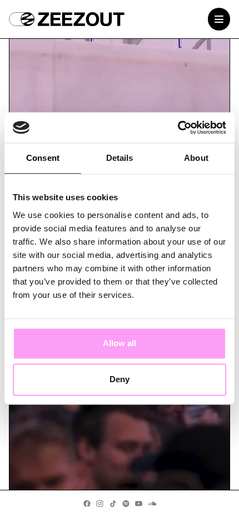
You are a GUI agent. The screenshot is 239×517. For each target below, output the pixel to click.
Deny (119, 379)
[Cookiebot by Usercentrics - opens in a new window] (177, 127)
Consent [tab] (42, 158)
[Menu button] (219, 19)
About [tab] (196, 158)
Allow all (119, 343)
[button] (22, 19)
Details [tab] (119, 158)
